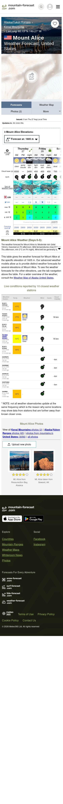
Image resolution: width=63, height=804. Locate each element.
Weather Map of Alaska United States (33, 277)
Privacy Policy (46, 614)
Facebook (39, 539)
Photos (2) (16, 111)
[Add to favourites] (55, 24)
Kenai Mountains (14, 27)
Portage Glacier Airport (5, 336)
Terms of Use (26, 614)
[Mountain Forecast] (18, 6)
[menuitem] (16, 105)
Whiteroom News (12, 555)
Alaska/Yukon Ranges (17, 22)
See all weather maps (7, 187)
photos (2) (26, 429)
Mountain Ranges (12, 544)
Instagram (39, 544)
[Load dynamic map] (31, 77)
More (46, 111)
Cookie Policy (10, 620)
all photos (33, 436)
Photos (6, 560)
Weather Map (46, 104)
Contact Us (29, 620)
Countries (8, 539)
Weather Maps (10, 550)
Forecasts (16, 104)
